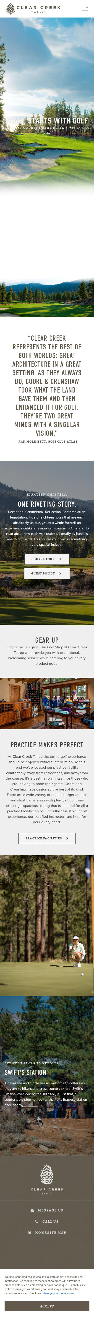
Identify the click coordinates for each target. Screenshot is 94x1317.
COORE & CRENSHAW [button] (43, 270)
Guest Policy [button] (43, 573)
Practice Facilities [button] (44, 838)
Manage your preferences (58, 1293)
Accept (47, 1306)
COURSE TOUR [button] (43, 559)
